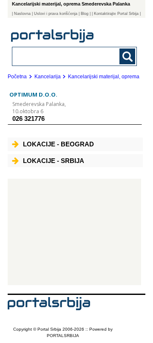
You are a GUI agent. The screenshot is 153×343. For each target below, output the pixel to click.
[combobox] (62, 56)
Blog (84, 13)
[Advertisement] (74, 232)
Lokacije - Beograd (58, 144)
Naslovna (22, 13)
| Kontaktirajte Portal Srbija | (116, 13)
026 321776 (28, 118)
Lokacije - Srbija (53, 160)
